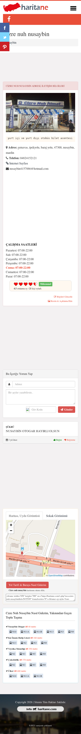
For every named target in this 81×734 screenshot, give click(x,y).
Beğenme (70, 439)
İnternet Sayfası (18, 163)
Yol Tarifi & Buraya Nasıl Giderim (27, 585)
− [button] (11, 530)
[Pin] (4, 46)
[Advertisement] (40, 67)
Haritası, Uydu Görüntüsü (24, 516)
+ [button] (11, 525)
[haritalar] (25, 7)
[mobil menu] (73, 7)
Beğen (59, 439)
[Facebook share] (4, 27)
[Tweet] (4, 37)
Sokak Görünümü (56, 516)
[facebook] (9, 19)
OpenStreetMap (55, 575)
